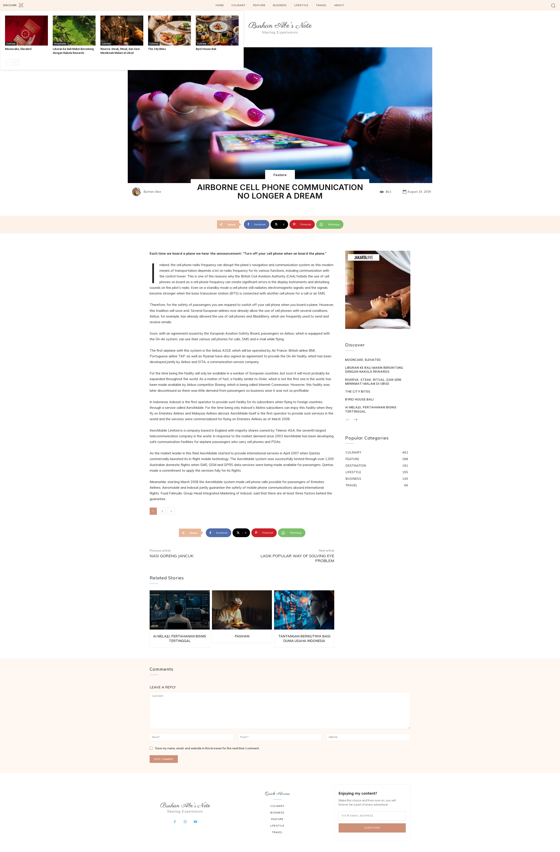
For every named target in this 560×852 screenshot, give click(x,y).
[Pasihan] (242, 610)
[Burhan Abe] (137, 191)
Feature (280, 175)
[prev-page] (7, 62)
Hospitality (60, 43)
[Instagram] (185, 822)
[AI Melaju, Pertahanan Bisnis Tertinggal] (180, 610)
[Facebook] (175, 822)
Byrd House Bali (206, 49)
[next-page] (15, 62)
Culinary (10, 43)
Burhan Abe (152, 191)
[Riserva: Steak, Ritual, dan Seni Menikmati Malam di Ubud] (121, 31)
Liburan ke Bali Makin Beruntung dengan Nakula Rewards (374, 369)
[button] (553, 5)
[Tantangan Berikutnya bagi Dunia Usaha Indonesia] (304, 610)
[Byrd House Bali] (217, 31)
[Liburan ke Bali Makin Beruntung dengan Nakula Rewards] (74, 31)
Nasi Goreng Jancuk (171, 555)
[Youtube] (195, 822)
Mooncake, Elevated (18, 49)
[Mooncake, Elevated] (26, 31)
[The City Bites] (169, 31)
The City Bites (157, 49)
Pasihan (242, 636)
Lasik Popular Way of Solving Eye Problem (297, 558)
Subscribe (372, 827)
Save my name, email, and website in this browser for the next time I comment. (207, 748)
